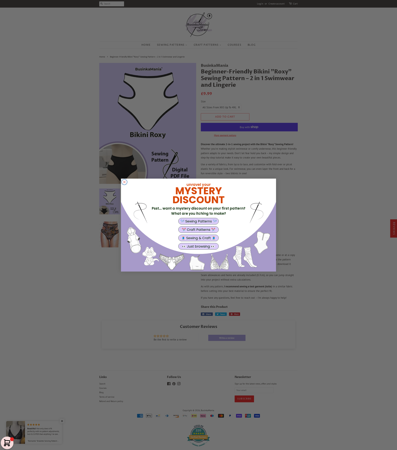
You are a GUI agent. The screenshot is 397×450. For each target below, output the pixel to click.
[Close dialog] (124, 182)
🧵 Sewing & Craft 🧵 (198, 238)
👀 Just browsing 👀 (198, 246)
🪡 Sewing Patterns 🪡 (198, 221)
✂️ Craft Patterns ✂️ (198, 229)
